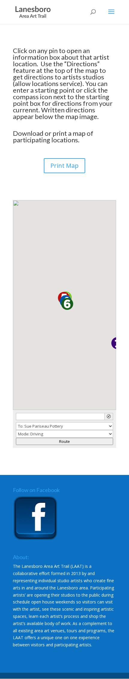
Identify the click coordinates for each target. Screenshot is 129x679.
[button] (67, 303)
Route (64, 441)
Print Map (64, 166)
